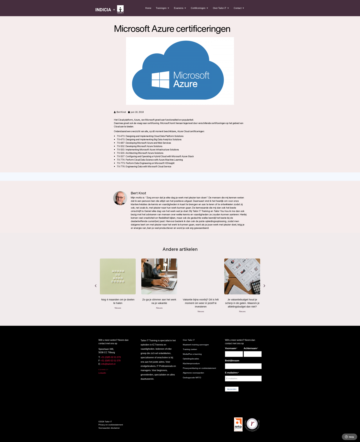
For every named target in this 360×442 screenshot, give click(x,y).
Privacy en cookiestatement (110, 425)
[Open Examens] (185, 8)
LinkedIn (102, 373)
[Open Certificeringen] (207, 8)
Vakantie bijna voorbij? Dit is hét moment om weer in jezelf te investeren (201, 303)
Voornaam (231, 348)
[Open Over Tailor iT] (228, 8)
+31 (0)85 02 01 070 (111, 357)
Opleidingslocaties (191, 359)
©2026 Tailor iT (105, 421)
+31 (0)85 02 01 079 (110, 360)
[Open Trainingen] (168, 8)
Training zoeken (190, 349)
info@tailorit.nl (108, 364)
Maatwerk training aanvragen (196, 344)
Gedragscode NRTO (192, 377)
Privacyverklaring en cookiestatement (199, 368)
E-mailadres (232, 372)
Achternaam (251, 348)
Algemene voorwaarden (193, 373)
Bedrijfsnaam (232, 360)
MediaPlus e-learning (192, 354)
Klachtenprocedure (191, 363)
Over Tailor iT (189, 340)
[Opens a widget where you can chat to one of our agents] (349, 437)
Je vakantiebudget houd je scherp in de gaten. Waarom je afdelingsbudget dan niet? (242, 303)
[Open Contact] (243, 8)
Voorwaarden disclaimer (109, 428)
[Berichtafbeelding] (118, 276)
